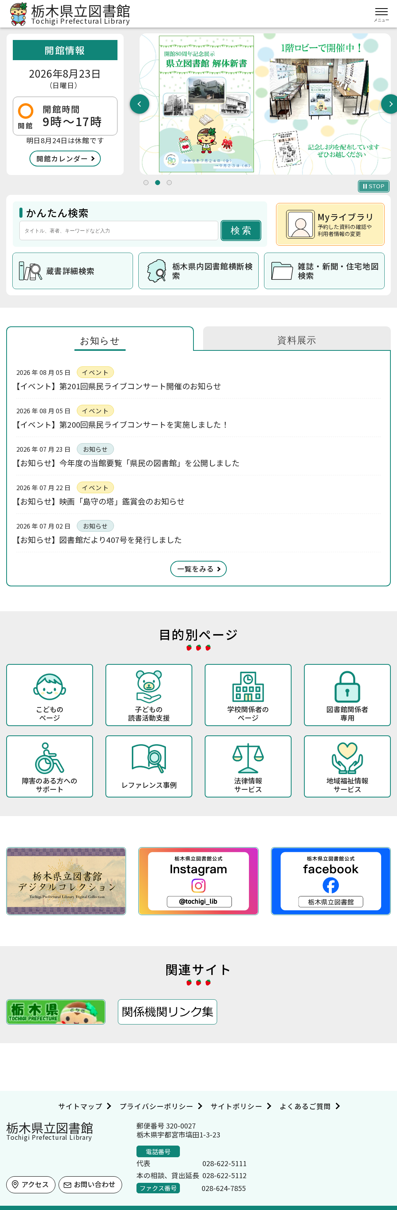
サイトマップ (80, 1106)
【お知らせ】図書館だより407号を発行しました (99, 539)
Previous (139, 104)
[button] (145, 182)
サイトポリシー (236, 1106)
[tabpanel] (265, 104)
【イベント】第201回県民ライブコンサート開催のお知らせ (118, 386)
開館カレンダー (62, 158)
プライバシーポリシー (156, 1106)
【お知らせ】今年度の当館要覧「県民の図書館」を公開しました (128, 462)
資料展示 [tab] (297, 340)
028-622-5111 (224, 1163)
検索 (242, 230)
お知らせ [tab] (100, 340)
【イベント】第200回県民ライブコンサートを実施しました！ (122, 424)
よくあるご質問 (305, 1106)
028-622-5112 (224, 1175)
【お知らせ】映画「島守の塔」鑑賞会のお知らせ (100, 501)
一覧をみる (195, 568)
